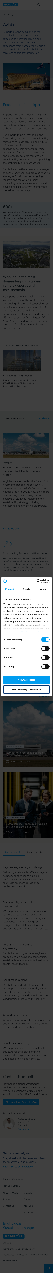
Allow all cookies (26, 680)
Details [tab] (26, 589)
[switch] (45, 648)
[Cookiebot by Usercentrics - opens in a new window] (37, 581)
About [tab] (43, 589)
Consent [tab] (9, 589)
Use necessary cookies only (26, 689)
